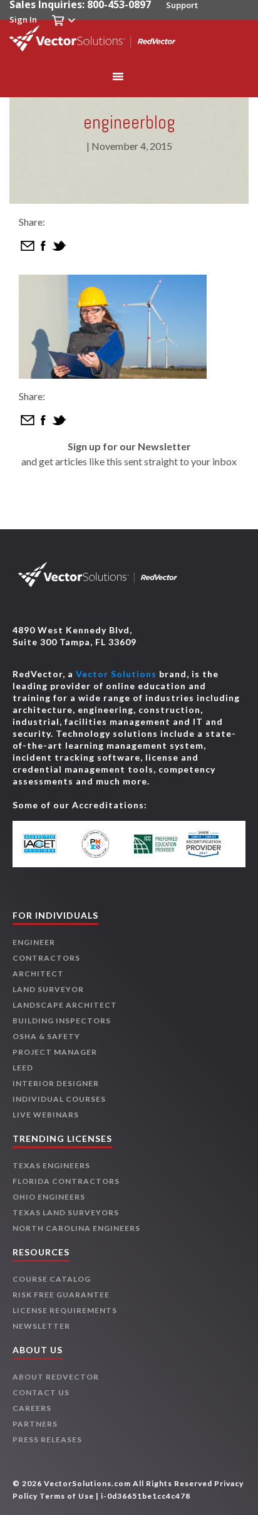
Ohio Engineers (49, 1196)
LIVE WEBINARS (46, 1114)
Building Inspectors (62, 1020)
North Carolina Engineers (76, 1228)
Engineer (34, 942)
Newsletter (41, 1326)
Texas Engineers (51, 1165)
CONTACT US (41, 1392)
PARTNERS (35, 1423)
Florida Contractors (66, 1181)
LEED (23, 1067)
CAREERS (32, 1408)
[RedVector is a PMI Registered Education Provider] (103, 844)
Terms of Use (66, 1496)
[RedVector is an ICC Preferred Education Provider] (156, 844)
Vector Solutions (116, 673)
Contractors (46, 958)
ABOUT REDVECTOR (56, 1376)
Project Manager (55, 1052)
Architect (38, 973)
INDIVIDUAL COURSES (59, 1099)
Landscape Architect (65, 1005)
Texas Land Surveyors (66, 1212)
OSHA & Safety (46, 1036)
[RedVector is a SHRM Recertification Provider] (210, 844)
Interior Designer (56, 1083)
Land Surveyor (48, 989)
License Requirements (65, 1310)
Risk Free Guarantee (61, 1294)
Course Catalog (52, 1279)
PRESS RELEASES (47, 1439)
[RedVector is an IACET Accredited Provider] (49, 844)
